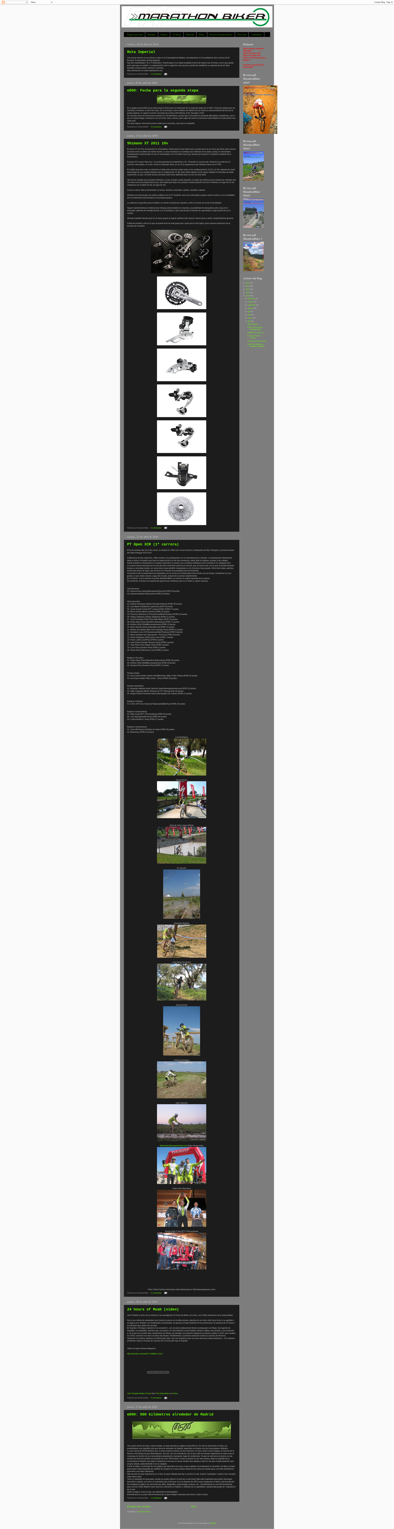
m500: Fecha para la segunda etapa (162, 90)
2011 (248, 292)
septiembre (252, 305)
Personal (241, 34)
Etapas (164, 34)
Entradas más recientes (139, 1506)
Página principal (135, 34)
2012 (248, 289)
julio (249, 311)
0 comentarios (156, 74)
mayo (250, 318)
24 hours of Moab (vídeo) (153, 1309)
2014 (248, 283)
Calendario (256, 34)
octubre (251, 302)
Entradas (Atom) (144, 1512)
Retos (202, 34)
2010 (248, 296)
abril (249, 321)
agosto (250, 308)
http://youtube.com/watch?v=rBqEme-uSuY (145, 1354)
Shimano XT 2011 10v (147, 143)
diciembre (251, 298)
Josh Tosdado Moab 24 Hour (139, 1393)
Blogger (213, 1523)
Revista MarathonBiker (221, 34)
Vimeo (175, 1393)
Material (190, 34)
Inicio (193, 1506)
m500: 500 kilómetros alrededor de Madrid (170, 1414)
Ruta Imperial (141, 52)
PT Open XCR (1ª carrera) (153, 544)
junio (250, 315)
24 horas (176, 34)
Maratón (151, 34)
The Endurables (162, 1393)
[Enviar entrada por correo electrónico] (165, 74)
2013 (248, 286)
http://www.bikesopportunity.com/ (173, 1146)
